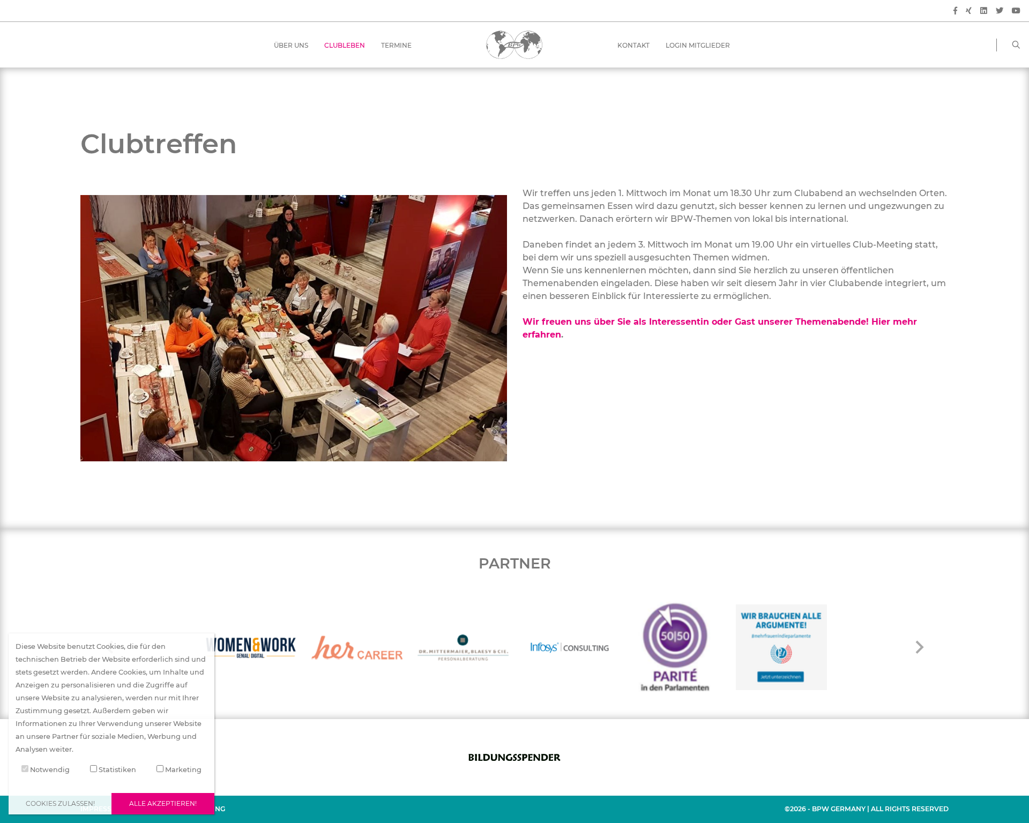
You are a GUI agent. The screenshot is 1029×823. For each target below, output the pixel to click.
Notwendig (49, 770)
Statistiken (116, 770)
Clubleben (344, 45)
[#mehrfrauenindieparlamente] (781, 647)
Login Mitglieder (698, 45)
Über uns (291, 45)
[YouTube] (1016, 11)
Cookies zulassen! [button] (60, 803)
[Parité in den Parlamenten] (675, 647)
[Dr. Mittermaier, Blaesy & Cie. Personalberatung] (463, 647)
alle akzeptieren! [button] (163, 803)
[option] (251, 648)
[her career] (356, 647)
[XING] (969, 11)
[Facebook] (955, 11)
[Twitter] (999, 11)
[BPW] (514, 44)
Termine (396, 45)
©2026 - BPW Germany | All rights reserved (867, 809)
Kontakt (633, 45)
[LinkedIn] (983, 11)
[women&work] (250, 648)
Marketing (182, 770)
